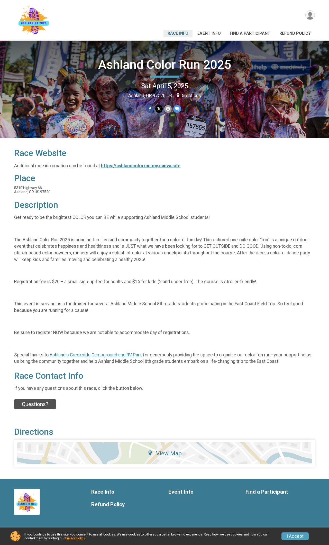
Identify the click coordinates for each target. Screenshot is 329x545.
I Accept (295, 536)
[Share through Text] (177, 109)
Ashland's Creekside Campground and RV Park (96, 354)
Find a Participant (250, 33)
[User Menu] (310, 15)
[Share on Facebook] (150, 109)
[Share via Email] (168, 109)
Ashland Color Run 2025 (164, 64)
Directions (190, 95)
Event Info (209, 33)
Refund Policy (295, 33)
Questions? (35, 404)
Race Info (178, 33)
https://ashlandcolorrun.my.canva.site (140, 165)
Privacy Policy (75, 538)
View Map (169, 453)
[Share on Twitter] (159, 109)
